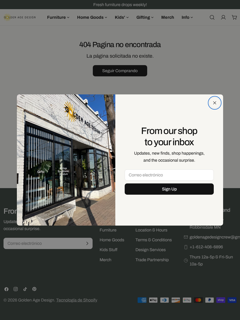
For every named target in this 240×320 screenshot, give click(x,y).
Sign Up (169, 189)
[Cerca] (214, 102)
